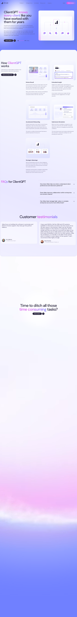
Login (64, 3)
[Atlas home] (4, 2)
